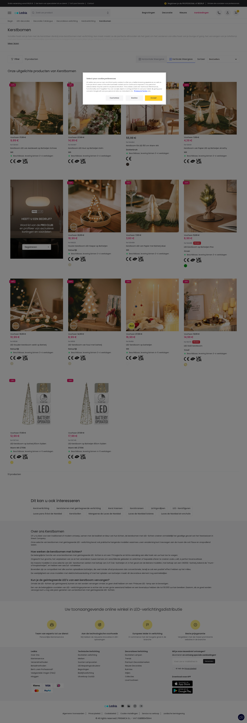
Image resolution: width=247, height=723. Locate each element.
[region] (124, 88)
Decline (134, 98)
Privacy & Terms (140, 91)
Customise (114, 98)
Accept (154, 98)
